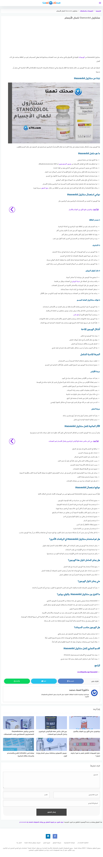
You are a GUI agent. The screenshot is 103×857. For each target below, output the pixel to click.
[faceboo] (55, 836)
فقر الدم (76, 315)
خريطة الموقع (57, 843)
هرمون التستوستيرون (65, 164)
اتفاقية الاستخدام (83, 843)
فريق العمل (46, 843)
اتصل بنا (19, 843)
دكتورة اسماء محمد (79, 690)
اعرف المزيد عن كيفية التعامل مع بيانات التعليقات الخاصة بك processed (41, 822)
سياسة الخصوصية (69, 843)
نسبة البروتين (76, 281)
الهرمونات (82, 57)
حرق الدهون (44, 188)
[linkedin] (48, 836)
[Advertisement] (54, 40)
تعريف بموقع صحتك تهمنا (32, 843)
